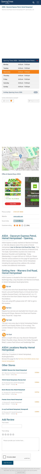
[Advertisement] (20, 36)
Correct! (8, 101)
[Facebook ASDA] (15, 221)
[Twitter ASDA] (17, 221)
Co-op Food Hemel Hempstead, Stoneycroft (15, 409)
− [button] (4, 152)
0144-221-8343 (18, 212)
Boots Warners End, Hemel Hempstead (13, 389)
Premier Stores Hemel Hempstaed (12, 399)
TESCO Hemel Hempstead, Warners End (14, 380)
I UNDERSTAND (20, 472)
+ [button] (4, 149)
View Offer (13, 204)
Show (35, 92)
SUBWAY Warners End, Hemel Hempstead (14, 370)
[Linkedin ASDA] (22, 221)
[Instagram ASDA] (19, 221)
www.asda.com (18, 216)
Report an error (35, 101)
